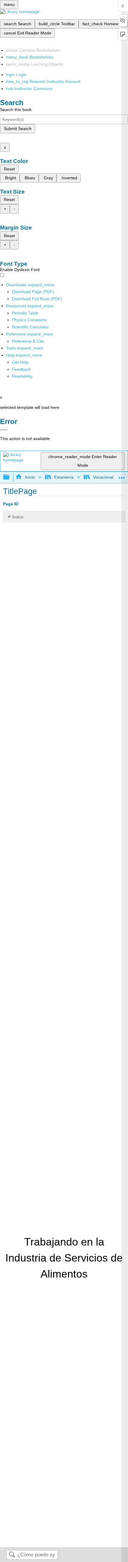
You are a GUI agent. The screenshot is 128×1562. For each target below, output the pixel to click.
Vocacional (103, 477)
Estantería (64, 477)
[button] (21, 369)
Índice (18, 517)
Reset (9, 169)
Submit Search (18, 128)
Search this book (16, 109)
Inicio (30, 477)
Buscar (12, 1555)
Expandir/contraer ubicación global (121, 475)
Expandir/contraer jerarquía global (10, 477)
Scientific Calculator (30, 327)
